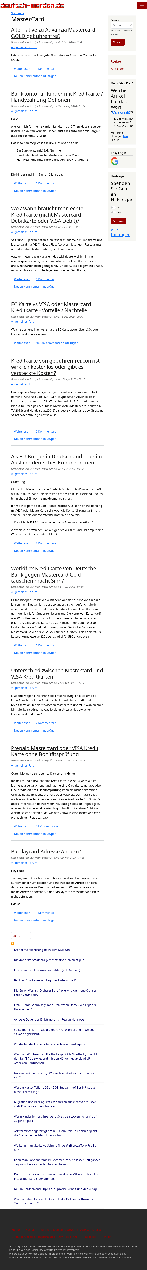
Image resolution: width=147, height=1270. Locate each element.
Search (115, 20)
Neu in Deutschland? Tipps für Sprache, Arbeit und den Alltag (55, 1189)
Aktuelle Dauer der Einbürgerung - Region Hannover (49, 1019)
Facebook (90, 1237)
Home (16, 1229)
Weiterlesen (22, 69)
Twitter (106, 1237)
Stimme (118, 221)
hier (125, 136)
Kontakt (30, 1229)
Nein (120, 212)
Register (116, 61)
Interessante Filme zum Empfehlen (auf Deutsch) (47, 970)
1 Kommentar (45, 69)
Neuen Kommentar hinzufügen (35, 76)
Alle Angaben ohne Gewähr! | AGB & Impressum (72, 1229)
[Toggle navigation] (142, 5)
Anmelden (118, 69)
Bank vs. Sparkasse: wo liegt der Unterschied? (45, 980)
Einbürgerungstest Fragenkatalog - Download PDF (45, 1237)
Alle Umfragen (120, 232)
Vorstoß (121, 112)
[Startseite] (32, 5)
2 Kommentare (46, 431)
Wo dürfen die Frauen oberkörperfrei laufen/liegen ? (49, 1044)
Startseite (17, 13)
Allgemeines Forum (24, 47)
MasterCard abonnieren (12, 943)
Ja (118, 207)
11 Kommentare (47, 826)
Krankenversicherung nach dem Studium (42, 950)
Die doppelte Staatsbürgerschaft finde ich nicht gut (49, 960)
